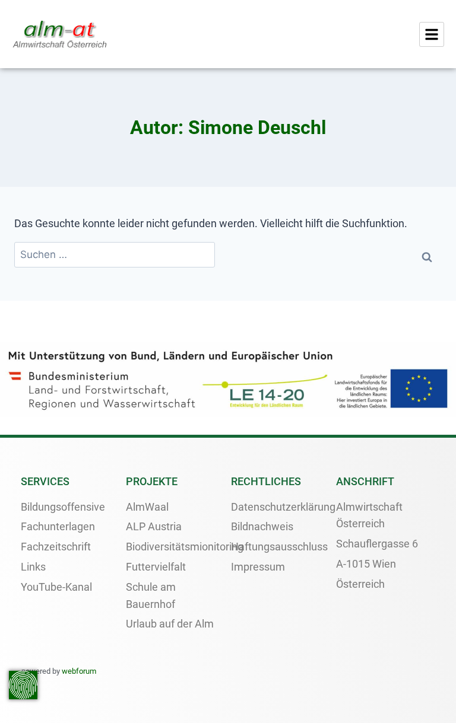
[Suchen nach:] (114, 254)
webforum (79, 671)
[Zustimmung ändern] (23, 685)
